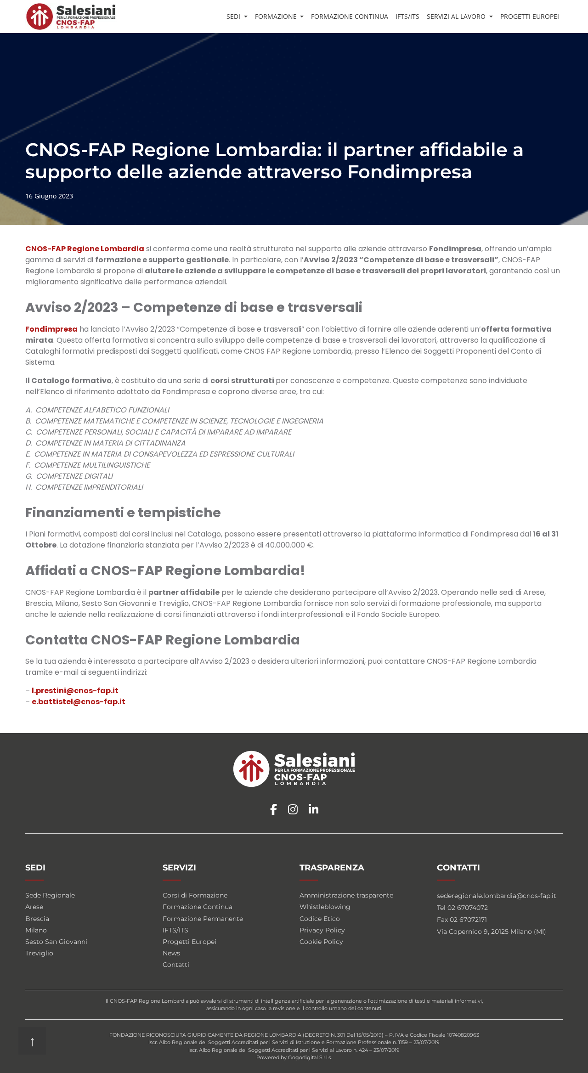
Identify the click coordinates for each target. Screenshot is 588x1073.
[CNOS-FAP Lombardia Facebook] (273, 810)
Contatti (176, 964)
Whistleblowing (325, 907)
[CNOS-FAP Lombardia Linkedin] (313, 810)
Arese (34, 907)
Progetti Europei (529, 16)
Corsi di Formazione (195, 895)
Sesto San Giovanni (56, 941)
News (171, 953)
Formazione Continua (349, 16)
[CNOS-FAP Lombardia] (71, 16)
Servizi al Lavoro (457, 16)
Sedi (234, 16)
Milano (36, 930)
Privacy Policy (322, 930)
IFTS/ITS (407, 16)
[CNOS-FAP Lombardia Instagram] (293, 810)
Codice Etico (320, 919)
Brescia (37, 919)
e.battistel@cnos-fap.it (78, 701)
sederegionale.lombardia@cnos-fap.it (496, 896)
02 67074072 (467, 908)
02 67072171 (468, 919)
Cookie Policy (321, 941)
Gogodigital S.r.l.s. (310, 1057)
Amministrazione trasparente (346, 895)
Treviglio (39, 953)
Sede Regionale (50, 895)
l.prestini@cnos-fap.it (75, 690)
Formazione (277, 16)
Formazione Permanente (203, 919)
